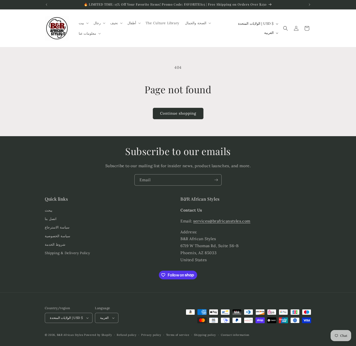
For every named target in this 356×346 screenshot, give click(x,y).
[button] (83, 23)
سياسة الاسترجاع (57, 227)
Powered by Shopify (98, 335)
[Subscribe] (216, 180)
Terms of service (177, 335)
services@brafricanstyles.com (221, 221)
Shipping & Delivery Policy (67, 253)
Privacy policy (151, 335)
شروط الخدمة (55, 244)
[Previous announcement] (46, 4)
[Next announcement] (309, 4)
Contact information (235, 335)
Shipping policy (205, 335)
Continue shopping (178, 113)
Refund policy (126, 335)
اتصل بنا (50, 219)
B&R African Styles (70, 335)
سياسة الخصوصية (57, 236)
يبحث (48, 210)
